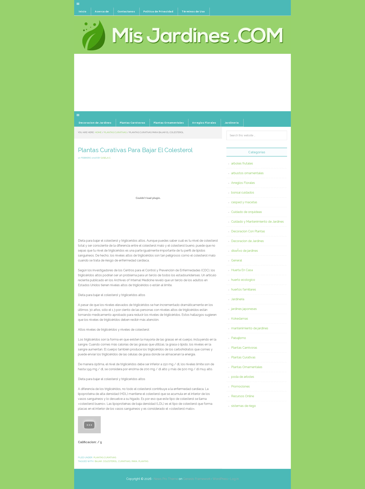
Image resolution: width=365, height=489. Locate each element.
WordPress (220, 479)
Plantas (143, 461)
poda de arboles (242, 377)
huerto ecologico (243, 280)
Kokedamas (239, 318)
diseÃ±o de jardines (244, 250)
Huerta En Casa (242, 270)
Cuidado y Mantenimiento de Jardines (257, 221)
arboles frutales (242, 163)
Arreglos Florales (243, 183)
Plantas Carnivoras (244, 347)
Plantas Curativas (105, 457)
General (236, 260)
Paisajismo (238, 338)
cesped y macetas (244, 202)
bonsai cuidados (242, 192)
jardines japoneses (244, 309)
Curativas (124, 461)
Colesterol (110, 461)
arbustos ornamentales (247, 173)
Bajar (98, 461)
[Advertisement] (182, 82)
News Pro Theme (166, 479)
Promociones (240, 386)
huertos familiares (243, 289)
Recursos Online (242, 396)
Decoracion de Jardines (247, 241)
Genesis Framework (197, 479)
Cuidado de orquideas (246, 212)
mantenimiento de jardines (249, 328)
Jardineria (237, 299)
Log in (234, 479)
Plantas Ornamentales (246, 367)
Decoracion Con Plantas (248, 231)
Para (134, 461)
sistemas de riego (243, 406)
